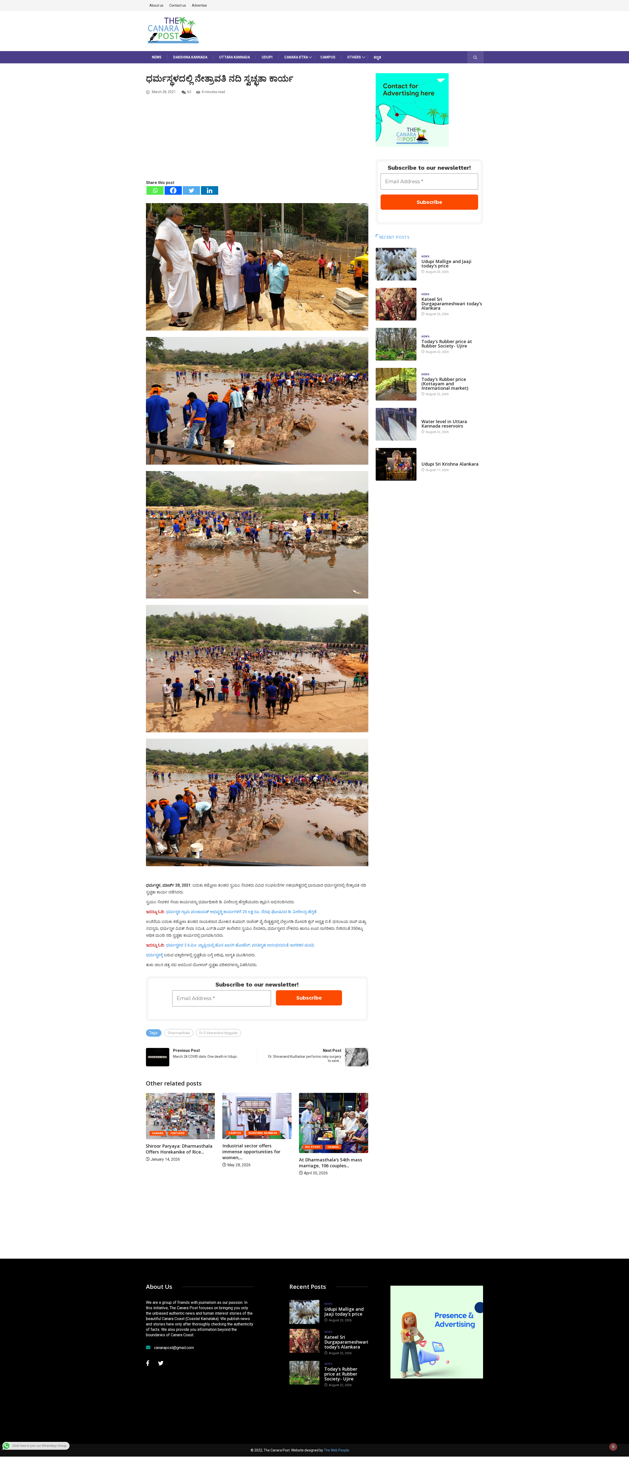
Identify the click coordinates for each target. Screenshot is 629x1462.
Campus (327, 57)
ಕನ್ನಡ (377, 57)
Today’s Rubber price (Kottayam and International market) (444, 383)
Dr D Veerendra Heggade (218, 1033)
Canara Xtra (296, 57)
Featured (331, 1133)
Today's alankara (435, 459)
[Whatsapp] (155, 190)
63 (189, 92)
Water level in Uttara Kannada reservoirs (444, 423)
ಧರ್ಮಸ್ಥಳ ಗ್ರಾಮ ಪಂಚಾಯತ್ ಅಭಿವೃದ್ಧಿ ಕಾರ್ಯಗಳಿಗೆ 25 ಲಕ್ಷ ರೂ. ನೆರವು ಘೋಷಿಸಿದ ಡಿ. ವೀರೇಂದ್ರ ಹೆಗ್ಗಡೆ (241, 911)
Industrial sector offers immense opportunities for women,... (175, 1151)
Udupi (267, 57)
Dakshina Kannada (190, 57)
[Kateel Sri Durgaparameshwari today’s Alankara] (396, 304)
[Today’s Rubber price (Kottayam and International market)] (396, 384)
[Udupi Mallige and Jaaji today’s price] (396, 264)
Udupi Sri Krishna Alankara (450, 464)
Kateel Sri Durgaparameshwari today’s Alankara (451, 303)
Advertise (199, 5)
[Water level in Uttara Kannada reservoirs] (396, 424)
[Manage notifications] (613, 1447)
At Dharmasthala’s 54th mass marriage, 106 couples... (254, 1163)
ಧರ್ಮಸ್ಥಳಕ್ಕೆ (154, 955)
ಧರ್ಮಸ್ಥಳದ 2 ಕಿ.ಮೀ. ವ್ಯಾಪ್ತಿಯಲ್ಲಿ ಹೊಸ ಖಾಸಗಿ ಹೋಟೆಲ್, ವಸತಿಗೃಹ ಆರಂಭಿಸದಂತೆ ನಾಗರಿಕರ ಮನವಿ (240, 945)
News (156, 57)
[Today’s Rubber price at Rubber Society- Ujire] (396, 344)
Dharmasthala (179, 1033)
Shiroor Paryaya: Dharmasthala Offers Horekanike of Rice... (332, 1149)
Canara (256, 1147)
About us (156, 5)
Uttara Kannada (234, 57)
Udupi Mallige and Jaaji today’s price (446, 263)
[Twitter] (191, 190)
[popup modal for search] (475, 57)
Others (354, 57)
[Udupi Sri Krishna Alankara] (396, 464)
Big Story (236, 1147)
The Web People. (337, 1450)
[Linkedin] (209, 190)
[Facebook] (173, 190)
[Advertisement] (257, 142)
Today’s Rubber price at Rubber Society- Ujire (446, 343)
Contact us (177, 5)
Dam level (429, 416)
